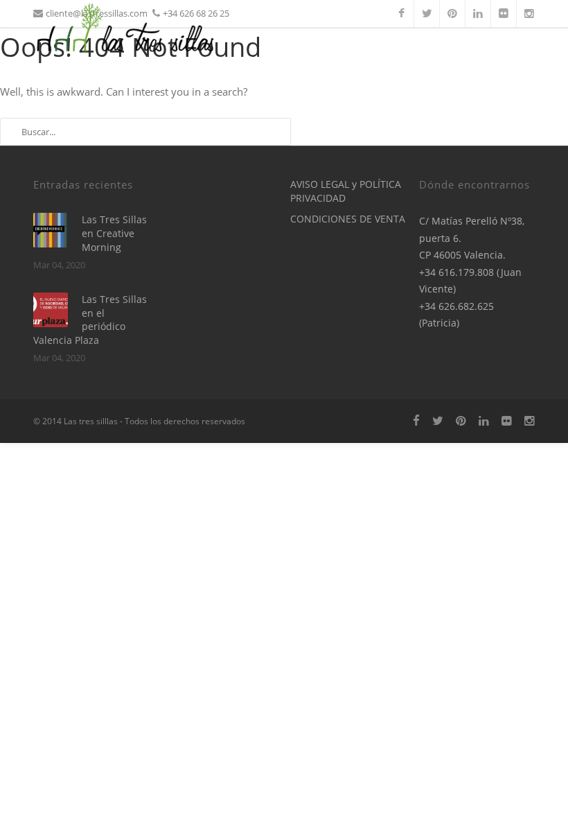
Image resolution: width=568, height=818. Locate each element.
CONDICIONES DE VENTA (347, 218)
